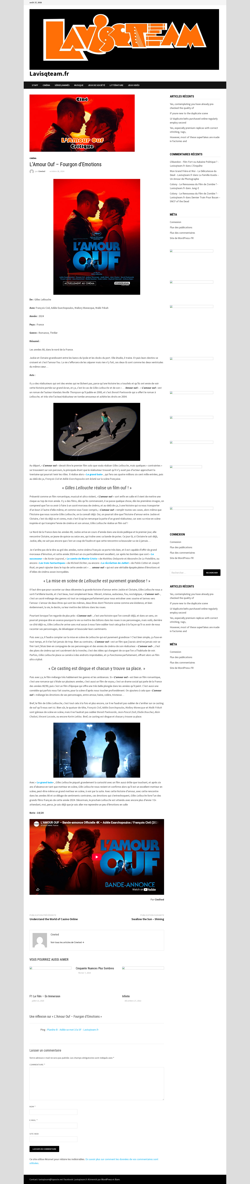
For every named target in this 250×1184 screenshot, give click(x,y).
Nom (33, 1106)
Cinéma (46, 85)
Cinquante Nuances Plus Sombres (95, 968)
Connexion (175, 222)
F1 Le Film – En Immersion (45, 996)
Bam (117, 1179)
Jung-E (195, 188)
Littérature (116, 85)
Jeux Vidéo (133, 85)
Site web (34, 1133)
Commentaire (37, 1064)
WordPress (106, 1179)
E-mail (34, 1120)
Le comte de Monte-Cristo (82, 558)
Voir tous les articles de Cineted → (67, 942)
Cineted (41, 171)
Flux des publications (181, 227)
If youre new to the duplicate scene (189, 113)
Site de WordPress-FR (182, 238)
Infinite (126, 996)
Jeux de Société (96, 85)
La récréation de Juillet (115, 563)
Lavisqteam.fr (49, 73)
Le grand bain (94, 474)
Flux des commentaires (182, 232)
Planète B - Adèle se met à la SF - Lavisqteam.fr (73, 1029)
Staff (35, 85)
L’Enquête (196, 165)
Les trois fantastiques (52, 563)
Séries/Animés (62, 85)
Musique (78, 85)
